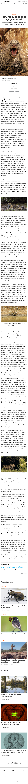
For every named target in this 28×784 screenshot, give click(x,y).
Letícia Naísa (14, 83)
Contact (23, 770)
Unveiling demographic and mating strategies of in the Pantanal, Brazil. (14, 568)
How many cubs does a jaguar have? (14, 18)
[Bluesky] (13, 764)
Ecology (16, 91)
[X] (9, 764)
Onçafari (19, 135)
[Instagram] (11, 764)
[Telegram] (17, 764)
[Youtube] (19, 764)
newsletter (19, 1)
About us (13, 770)
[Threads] (15, 764)
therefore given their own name (9, 292)
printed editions (24, 1)
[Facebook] (7, 764)
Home (4, 770)
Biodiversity (11, 91)
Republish (8, 6)
